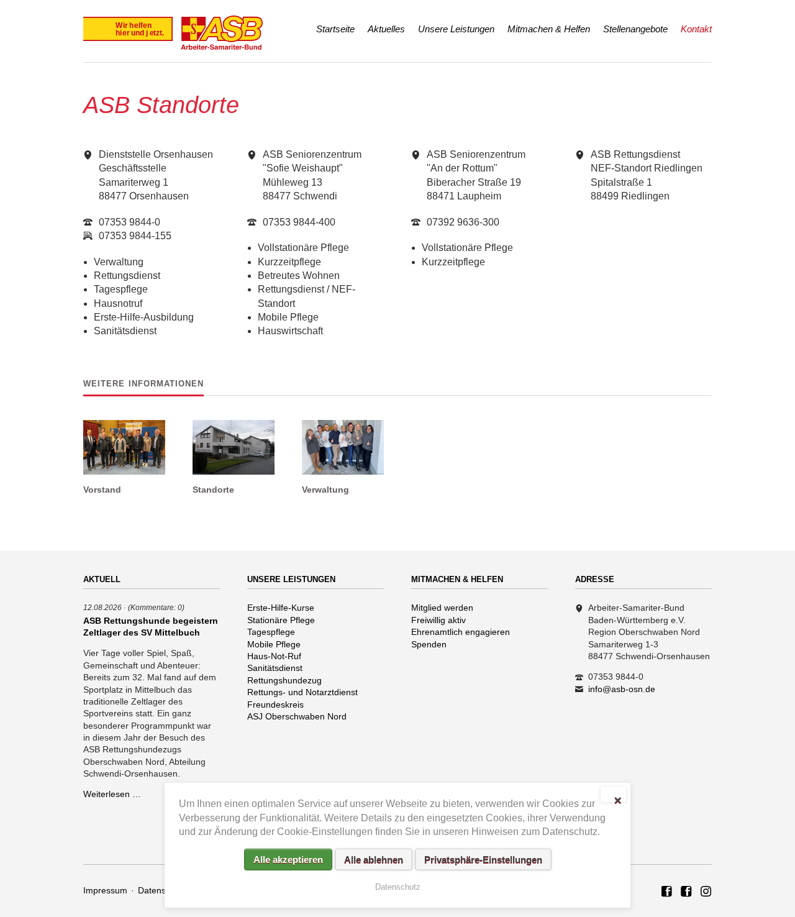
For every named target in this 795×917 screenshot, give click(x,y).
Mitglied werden (442, 608)
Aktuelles (386, 29)
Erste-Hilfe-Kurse (280, 608)
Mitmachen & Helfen (548, 29)
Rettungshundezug (284, 680)
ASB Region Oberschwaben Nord (667, 892)
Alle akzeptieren (288, 859)
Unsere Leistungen (456, 29)
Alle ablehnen (373, 859)
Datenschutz (162, 890)
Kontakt (696, 29)
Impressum (105, 890)
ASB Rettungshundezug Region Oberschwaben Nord (686, 892)
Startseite (335, 29)
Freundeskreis (275, 704)
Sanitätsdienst (274, 668)
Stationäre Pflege (281, 620)
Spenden (429, 644)
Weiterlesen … (112, 794)
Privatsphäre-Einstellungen (483, 859)
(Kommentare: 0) (156, 607)
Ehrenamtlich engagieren (460, 632)
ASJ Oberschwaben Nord (297, 716)
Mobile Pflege (274, 644)
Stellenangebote (635, 29)
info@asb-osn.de (621, 689)
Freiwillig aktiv (438, 620)
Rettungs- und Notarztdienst (302, 692)
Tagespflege (271, 632)
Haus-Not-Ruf (274, 656)
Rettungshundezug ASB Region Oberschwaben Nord (706, 892)
